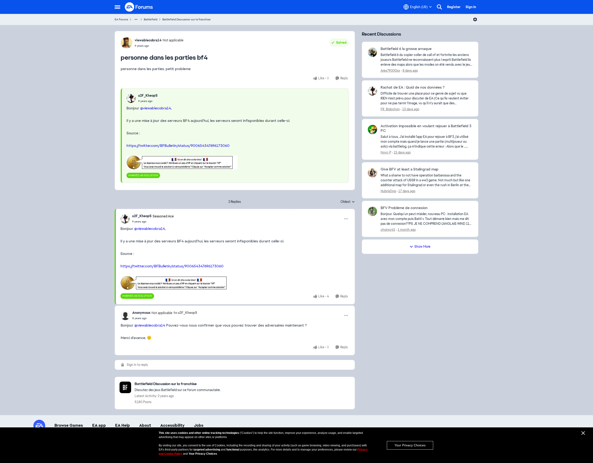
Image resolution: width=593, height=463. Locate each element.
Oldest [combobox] (348, 202)
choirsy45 (388, 230)
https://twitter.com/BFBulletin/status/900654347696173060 (178, 145)
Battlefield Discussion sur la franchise (186, 19)
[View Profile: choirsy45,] (372, 211)
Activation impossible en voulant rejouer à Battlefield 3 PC (426, 128)
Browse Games (68, 425)
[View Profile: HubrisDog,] (372, 172)
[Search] (439, 7)
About (145, 425)
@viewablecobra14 (155, 108)
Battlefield (150, 19)
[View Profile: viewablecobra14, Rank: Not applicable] (126, 43)
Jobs (198, 425)
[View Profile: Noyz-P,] (372, 129)
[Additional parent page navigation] (136, 19)
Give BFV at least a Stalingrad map (409, 169)
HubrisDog (388, 191)
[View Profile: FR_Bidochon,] (372, 91)
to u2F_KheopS (185, 313)
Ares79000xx (390, 70)
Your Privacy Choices (410, 445)
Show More (422, 246)
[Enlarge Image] (234, 162)
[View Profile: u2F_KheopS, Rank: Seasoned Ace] (125, 218)
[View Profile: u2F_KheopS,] (131, 98)
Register (454, 7)
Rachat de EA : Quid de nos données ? (413, 87)
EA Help (122, 425)
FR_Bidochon (390, 109)
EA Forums (121, 19)
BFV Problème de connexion (404, 208)
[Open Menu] (475, 19)
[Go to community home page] (139, 7)
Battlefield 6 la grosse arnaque (406, 48)
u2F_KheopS (148, 95)
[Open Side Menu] (117, 6)
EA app (99, 425)
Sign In (471, 7)
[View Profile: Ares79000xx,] (372, 52)
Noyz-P (386, 152)
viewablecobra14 (148, 40)
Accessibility (172, 425)
